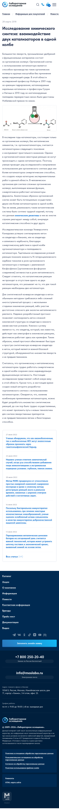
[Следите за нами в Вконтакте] (19, 635)
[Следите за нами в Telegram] (14, 635)
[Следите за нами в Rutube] (45, 635)
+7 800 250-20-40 (29, 657)
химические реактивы (27, 215)
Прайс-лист (8, 616)
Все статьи (12, 556)
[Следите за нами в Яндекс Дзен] (34, 635)
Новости (7, 599)
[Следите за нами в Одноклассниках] (24, 635)
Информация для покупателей (30, 14)
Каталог (6, 576)
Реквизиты (9, 778)
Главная (6, 14)
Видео (5, 628)
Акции (5, 581)
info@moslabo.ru (29, 673)
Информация (9, 593)
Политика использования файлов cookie (22, 768)
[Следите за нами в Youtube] (40, 635)
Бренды (6, 610)
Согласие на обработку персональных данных (24, 764)
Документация (10, 622)
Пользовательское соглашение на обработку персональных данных (24, 758)
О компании (9, 587)
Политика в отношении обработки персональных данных (29, 753)
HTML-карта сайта (13, 782)
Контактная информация (16, 604)
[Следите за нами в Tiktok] (29, 635)
